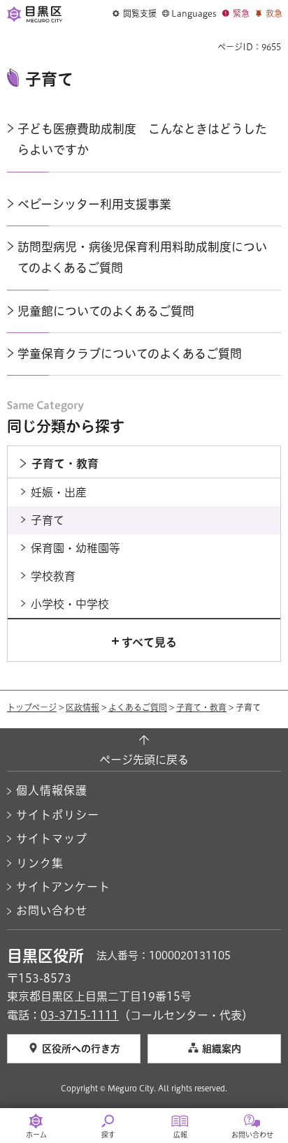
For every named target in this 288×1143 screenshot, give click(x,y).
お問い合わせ (51, 910)
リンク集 (40, 863)
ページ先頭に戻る (144, 759)
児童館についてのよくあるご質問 (105, 311)
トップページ (32, 707)
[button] (134, 14)
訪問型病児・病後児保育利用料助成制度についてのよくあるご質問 (142, 257)
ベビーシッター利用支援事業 (94, 204)
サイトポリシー (57, 814)
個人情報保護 (51, 790)
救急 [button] (274, 13)
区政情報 (82, 707)
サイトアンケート (63, 886)
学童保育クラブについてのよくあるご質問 (129, 354)
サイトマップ (51, 838)
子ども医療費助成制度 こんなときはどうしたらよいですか (142, 139)
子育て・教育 (201, 707)
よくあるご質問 (137, 707)
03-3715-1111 (80, 1015)
